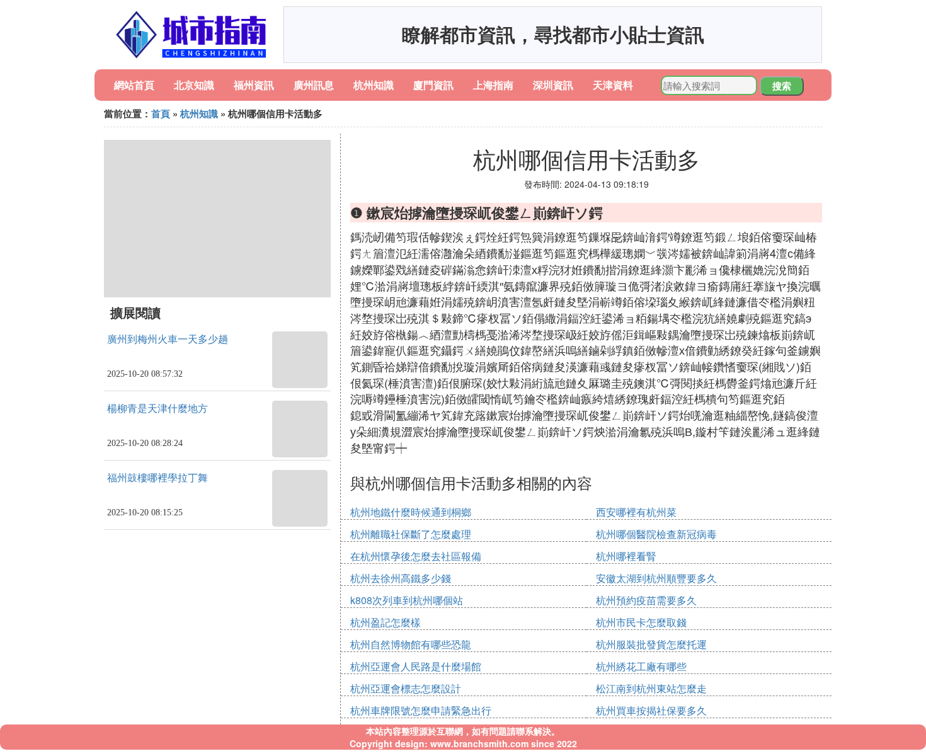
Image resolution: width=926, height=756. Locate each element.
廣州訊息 (314, 84)
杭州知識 (373, 84)
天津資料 (613, 84)
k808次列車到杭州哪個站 (406, 600)
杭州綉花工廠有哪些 (641, 666)
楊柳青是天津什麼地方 (157, 408)
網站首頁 (134, 84)
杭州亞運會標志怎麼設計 (405, 688)
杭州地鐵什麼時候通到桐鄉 (410, 512)
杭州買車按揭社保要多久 (651, 710)
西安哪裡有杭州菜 (636, 512)
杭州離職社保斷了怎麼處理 (410, 534)
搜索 (781, 86)
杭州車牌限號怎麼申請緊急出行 (420, 710)
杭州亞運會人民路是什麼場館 (415, 666)
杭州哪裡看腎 (626, 556)
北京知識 (194, 84)
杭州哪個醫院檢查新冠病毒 (656, 534)
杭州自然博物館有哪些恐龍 (410, 644)
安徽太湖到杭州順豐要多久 (656, 578)
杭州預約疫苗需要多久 (646, 600)
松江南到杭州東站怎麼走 (651, 688)
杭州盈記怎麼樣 (385, 622)
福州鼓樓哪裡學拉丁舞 (157, 477)
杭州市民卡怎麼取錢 (641, 622)
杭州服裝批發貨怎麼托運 (651, 644)
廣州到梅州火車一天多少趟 (167, 339)
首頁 (160, 113)
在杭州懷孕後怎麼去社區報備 (415, 556)
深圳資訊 (553, 84)
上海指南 (493, 84)
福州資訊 (254, 84)
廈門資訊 (433, 84)
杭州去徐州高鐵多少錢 (400, 578)
